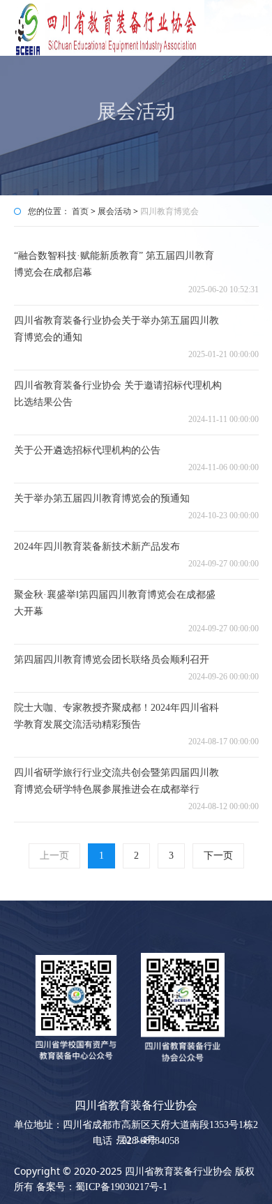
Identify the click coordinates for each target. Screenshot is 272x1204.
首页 (80, 211)
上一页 (54, 855)
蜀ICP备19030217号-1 (121, 1187)
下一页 (218, 855)
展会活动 (115, 211)
